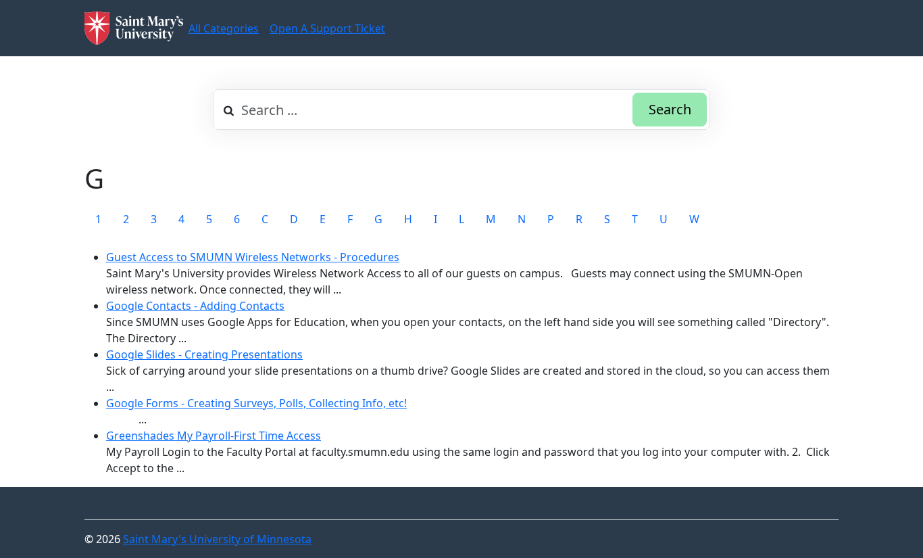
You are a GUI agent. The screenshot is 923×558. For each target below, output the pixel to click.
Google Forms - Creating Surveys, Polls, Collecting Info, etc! (256, 403)
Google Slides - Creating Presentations (204, 354)
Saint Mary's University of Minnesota (217, 539)
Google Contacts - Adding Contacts (195, 305)
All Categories (224, 28)
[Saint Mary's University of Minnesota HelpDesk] (133, 28)
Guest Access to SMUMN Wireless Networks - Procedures (252, 257)
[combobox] (461, 109)
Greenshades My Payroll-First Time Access (213, 435)
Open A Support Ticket (327, 28)
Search (670, 109)
